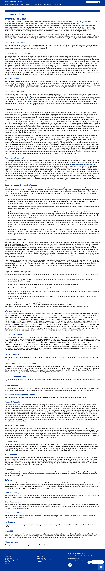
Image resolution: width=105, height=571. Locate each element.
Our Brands (8, 556)
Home (6, 6)
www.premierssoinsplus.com (15, 25)
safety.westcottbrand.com (88, 22)
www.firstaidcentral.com (58, 23)
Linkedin (70, 565)
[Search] (99, 2)
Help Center (40, 561)
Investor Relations (9, 558)
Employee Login (41, 558)
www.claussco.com (27, 23)
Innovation (7, 561)
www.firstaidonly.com (12, 23)
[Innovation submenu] (51, 4)
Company (7, 554)
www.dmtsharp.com (42, 23)
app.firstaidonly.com (12, 27)
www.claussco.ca (74, 25)
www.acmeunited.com (52, 22)
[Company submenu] (31, 4)
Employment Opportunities (12, 560)
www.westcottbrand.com (69, 22)
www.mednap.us (73, 23)
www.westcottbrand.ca (59, 25)
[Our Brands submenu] (41, 4)
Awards (7, 563)
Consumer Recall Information (44, 560)
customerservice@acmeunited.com (82, 164)
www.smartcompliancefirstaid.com (38, 25)
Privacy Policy (26, 98)
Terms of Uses (40, 554)
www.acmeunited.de (88, 25)
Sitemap (39, 553)
